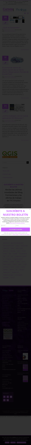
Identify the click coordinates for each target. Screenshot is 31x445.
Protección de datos (20, 223)
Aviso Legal (12, 223)
